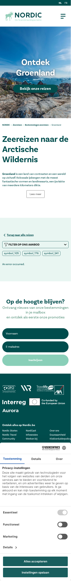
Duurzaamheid (58, 434)
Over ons (54, 430)
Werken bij (31, 438)
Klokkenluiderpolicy (60, 438)
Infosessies (32, 434)
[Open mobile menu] (63, 16)
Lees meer (35, 194)
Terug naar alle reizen (20, 235)
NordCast (31, 430)
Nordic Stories (9, 430)
